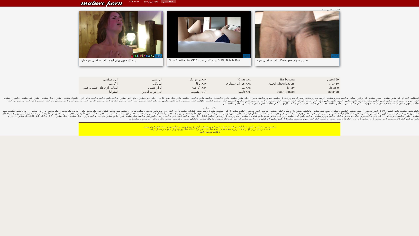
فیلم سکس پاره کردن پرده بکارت (266, 118)
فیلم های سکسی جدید (309, 113)
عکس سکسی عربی (352, 103)
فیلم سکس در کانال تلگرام (53, 116)
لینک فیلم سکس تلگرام (347, 116)
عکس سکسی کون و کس (130, 113)
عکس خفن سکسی (147, 116)
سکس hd (288, 118)
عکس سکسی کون (251, 103)
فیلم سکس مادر (88, 110)
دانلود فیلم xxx (78, 113)
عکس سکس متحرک (369, 100)
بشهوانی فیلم (412, 118)
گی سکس (146, 118)
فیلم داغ (242, 113)
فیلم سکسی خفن (128, 116)
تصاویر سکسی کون (378, 113)
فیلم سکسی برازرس (48, 110)
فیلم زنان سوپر (343, 118)
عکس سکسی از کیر (235, 110)
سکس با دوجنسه (181, 118)
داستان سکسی (75, 116)
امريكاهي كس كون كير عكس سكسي (401, 98)
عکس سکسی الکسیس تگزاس (212, 100)
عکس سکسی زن (21, 100)
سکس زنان (296, 110)
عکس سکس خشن (389, 100)
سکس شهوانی (229, 113)
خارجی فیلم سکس (69, 110)
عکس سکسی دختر (41, 100)
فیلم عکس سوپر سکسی (307, 118)
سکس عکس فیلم (359, 113)
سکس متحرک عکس (96, 113)
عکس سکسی (253, 110)
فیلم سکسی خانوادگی (313, 110)
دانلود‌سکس (44, 113)
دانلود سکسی (189, 113)
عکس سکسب (289, 100)
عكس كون (85, 98)
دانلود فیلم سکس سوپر (372, 116)
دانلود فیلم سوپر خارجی (169, 98)
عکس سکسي (258, 100)
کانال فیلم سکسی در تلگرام (335, 113)
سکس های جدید (360, 118)
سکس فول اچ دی (106, 110)
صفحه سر (168, 1)
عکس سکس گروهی (307, 100)
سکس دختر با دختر (161, 118)
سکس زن (135, 118)
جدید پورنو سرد (151, 1)
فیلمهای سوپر (396, 113)
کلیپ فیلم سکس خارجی (170, 116)
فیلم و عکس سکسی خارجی (276, 110)
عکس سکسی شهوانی (374, 103)
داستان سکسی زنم (154, 113)
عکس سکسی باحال (186, 100)
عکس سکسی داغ (59, 100)
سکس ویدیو (270, 116)
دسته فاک (134, 1)
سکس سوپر (90, 116)
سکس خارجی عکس (177, 110)
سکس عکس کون (303, 116)
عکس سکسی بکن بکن (164, 100)
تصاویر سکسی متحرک (307, 98)
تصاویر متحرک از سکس (227, 116)
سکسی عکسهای (348, 110)
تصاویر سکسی (348, 98)
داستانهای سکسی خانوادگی (203, 118)
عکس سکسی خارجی (100, 100)
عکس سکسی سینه (395, 103)
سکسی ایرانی (242, 118)
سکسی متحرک (215, 110)
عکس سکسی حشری (122, 100)
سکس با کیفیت (327, 118)
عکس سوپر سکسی (409, 100)
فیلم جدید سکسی (275, 113)
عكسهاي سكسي (71, 98)
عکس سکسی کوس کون (209, 113)
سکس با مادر (332, 110)
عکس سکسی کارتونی (291, 103)
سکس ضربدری (136, 110)
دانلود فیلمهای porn (389, 110)
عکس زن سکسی (11, 98)
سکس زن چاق (30, 110)
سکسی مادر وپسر (60, 113)
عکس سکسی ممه (332, 103)
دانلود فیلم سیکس (147, 98)
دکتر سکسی (292, 113)
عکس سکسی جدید (143, 100)
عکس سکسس (274, 100)
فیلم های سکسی (397, 118)
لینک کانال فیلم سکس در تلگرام (23, 116)
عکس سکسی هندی (312, 103)
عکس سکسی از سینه (367, 110)
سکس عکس (112, 98)
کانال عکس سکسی (409, 110)
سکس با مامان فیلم (256, 113)
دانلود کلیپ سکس (128, 98)
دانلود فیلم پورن (226, 118)
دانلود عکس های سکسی (217, 98)
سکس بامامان (207, 116)
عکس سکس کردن (328, 100)
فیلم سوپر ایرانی (28, 113)
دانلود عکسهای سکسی (193, 98)
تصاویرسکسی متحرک (261, 98)
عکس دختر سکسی (30, 98)
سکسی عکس (101, 4)
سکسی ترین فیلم (285, 116)
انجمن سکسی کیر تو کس (369, 98)
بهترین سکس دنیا (172, 113)
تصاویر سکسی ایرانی (329, 98)
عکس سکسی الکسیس (239, 100)
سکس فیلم (121, 110)
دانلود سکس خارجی (108, 116)
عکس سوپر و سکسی (324, 116)
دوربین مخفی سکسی (155, 110)
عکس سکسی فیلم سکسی (397, 116)
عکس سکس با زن (378, 118)
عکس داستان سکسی (51, 98)
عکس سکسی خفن (79, 100)
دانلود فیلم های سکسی (251, 116)
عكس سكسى (98, 98)
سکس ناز (112, 113)
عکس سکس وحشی (348, 100)
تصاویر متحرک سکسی (284, 98)
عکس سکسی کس (270, 103)
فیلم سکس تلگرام (198, 110)
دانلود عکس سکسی (239, 98)
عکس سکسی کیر (231, 103)
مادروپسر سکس (191, 116)
